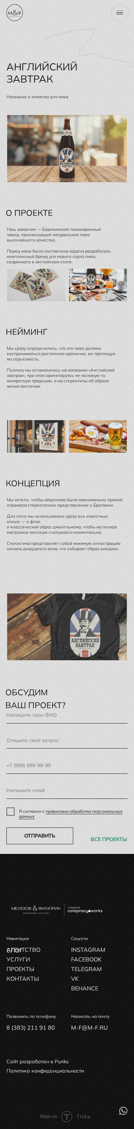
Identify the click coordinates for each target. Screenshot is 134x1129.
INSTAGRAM (88, 949)
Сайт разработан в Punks (37, 1061)
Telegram (86, 969)
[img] (123, 1111)
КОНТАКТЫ (22, 978)
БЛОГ (15, 950)
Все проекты (109, 839)
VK (75, 978)
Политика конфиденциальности (45, 1071)
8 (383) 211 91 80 (30, 1027)
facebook (86, 959)
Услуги (18, 959)
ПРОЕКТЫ (20, 969)
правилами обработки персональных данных (71, 814)
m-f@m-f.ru (89, 1027)
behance (84, 988)
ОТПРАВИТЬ (39, 835)
